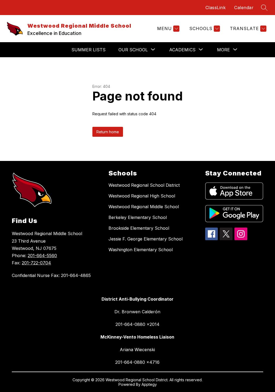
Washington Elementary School (140, 249)
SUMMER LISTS (88, 49)
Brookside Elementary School (138, 228)
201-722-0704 (36, 262)
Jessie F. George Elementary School (145, 239)
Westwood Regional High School (141, 196)
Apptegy (149, 384)
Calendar (244, 7)
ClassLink (215, 7)
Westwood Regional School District (144, 185)
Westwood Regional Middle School (143, 206)
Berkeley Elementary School (137, 217)
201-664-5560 (42, 255)
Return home (107, 132)
